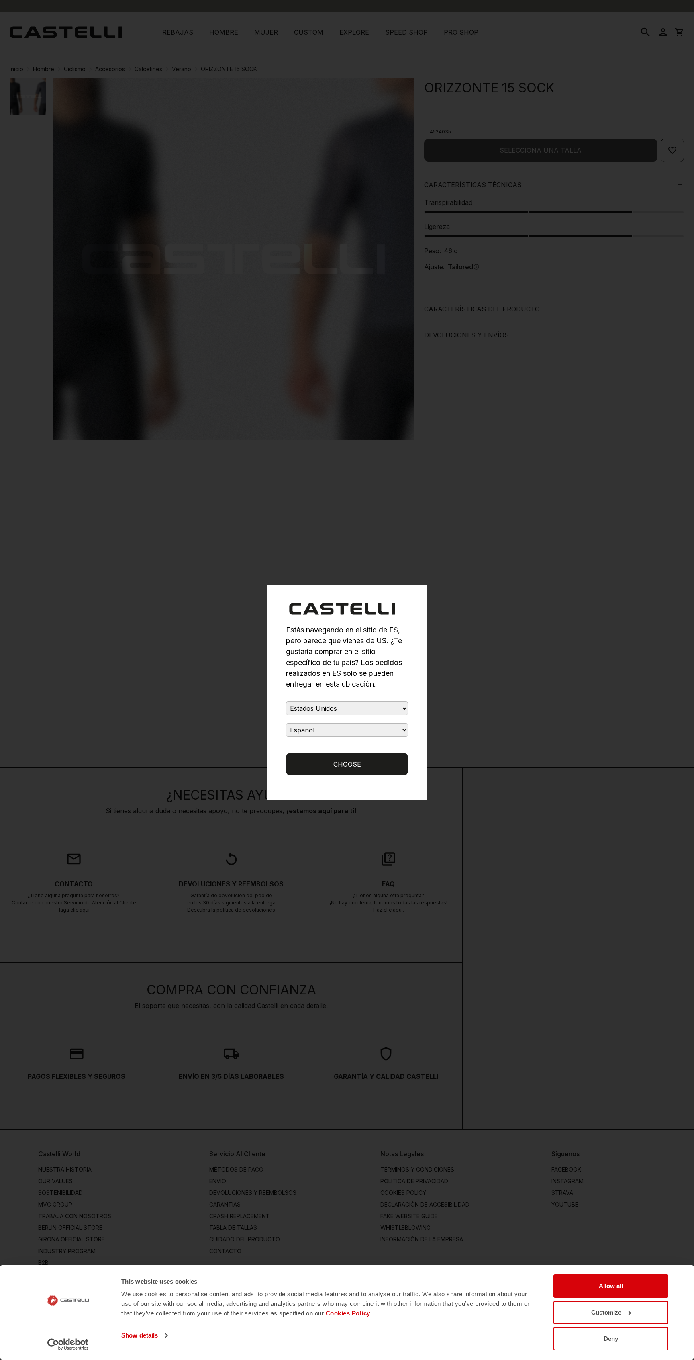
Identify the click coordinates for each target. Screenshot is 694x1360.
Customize (606, 1312)
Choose (347, 764)
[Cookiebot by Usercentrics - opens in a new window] (68, 1344)
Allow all (611, 1285)
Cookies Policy (348, 1313)
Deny (611, 1338)
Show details (139, 1335)
